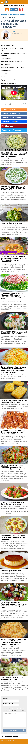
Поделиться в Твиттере (11, 130)
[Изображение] (7, 710)
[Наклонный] (12, 708)
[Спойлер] (17, 710)
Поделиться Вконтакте (11, 113)
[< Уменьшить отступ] (23, 708)
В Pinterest (9, 126)
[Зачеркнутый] (15, 708)
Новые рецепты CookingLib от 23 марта (13, 14)
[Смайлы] (23, 710)
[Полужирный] (9, 708)
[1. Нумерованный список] (20, 708)
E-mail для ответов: (8, 703)
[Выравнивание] (20, 710)
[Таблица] (12, 710)
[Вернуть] (7, 708)
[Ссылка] (15, 710)
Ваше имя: (5, 698)
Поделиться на (11, 122)
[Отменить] (4, 708)
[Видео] (9, 710)
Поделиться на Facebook (12, 118)
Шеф (13, 31)
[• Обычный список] (17, 708)
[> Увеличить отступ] (4, 710)
